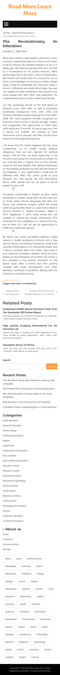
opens (45, 626)
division (39, 588)
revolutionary (29, 283)
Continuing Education (13, 435)
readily (8, 649)
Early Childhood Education (15, 460)
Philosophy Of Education (15, 505)
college (40, 573)
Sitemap (7, 549)
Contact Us (8, 539)
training (35, 657)
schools (47, 649)
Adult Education (10, 420)
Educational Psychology (14, 480)
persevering (25, 634)
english (40, 596)
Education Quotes (11, 470)
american (26, 566)
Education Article (11, 465)
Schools (6, 510)
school (20, 649)
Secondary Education (13, 515)
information (40, 611)
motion (21, 626)
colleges (9, 581)
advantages (10, 566)
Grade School (9, 490)
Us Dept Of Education (13, 520)
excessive (9, 604)
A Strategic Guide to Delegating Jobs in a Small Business (30, 407)
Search (6, 360)
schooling (34, 649)
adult (18, 558)
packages (9, 634)
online (33, 626)
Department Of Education (15, 450)
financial (36, 604)
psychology (39, 641)
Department (8, 445)
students (9, 657)
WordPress (45, 671)
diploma (26, 588)
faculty (23, 604)
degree (34, 581)
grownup (9, 611)
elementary (25, 596)
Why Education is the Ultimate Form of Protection (26, 402)
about (8, 558)
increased (24, 611)
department (10, 588)
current (22, 581)
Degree (6, 440)
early (51, 588)
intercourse (45, 619)
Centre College (10, 430)
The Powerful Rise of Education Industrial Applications (29, 388)
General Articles (10, 485)
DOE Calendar (9, 455)
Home (6, 534)
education (16, 283)
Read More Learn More (30, 9)
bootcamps (10, 573)
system (22, 657)
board (39, 566)
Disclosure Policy (11, 544)
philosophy (42, 634)
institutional (11, 619)
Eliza (24, 51)
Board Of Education (11, 280)
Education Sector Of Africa (18, 344)
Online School (9, 500)
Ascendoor (24, 671)
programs (23, 641)
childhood (26, 573)
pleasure (9, 641)
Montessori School (12, 495)
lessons (8, 626)
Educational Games (12, 475)
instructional (28, 619)
